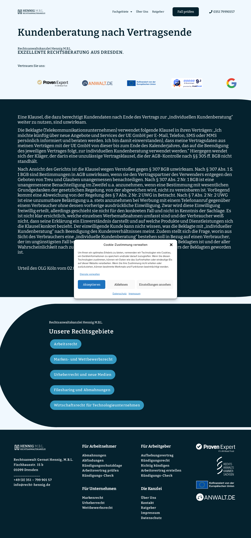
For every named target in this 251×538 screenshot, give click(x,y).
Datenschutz (120, 293)
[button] (171, 245)
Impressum (134, 293)
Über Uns (142, 11)
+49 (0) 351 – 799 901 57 (33, 480)
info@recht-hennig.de (32, 485)
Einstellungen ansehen (155, 284)
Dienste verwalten (90, 274)
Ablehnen (121, 284)
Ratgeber (158, 11)
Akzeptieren (91, 284)
